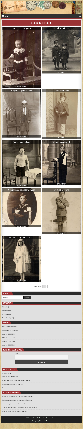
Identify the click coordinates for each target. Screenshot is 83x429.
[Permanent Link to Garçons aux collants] (21, 163)
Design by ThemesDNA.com (41, 421)
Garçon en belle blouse (21, 28)
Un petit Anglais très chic (21, 90)
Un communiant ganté (61, 142)
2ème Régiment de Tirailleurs (12, 384)
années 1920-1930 (8, 341)
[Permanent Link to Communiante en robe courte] (21, 259)
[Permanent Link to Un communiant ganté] (61, 162)
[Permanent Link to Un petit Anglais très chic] (21, 113)
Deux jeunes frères (61, 28)
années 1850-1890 (8, 334)
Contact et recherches (25, 396)
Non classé (6, 318)
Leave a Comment (21, 86)
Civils (4, 307)
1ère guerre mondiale (9, 326)
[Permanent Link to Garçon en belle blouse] (21, 57)
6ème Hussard (7, 373)
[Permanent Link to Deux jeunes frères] (61, 50)
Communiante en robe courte (21, 237)
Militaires (5, 314)
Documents (6, 310)
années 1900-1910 (8, 338)
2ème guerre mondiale (10, 330)
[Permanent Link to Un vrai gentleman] (61, 114)
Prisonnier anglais (8, 388)
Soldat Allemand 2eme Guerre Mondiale (16, 380)
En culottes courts (61, 190)
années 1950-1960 (8, 345)
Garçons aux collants (21, 142)
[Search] (80, 16)
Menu (6, 16)
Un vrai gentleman (61, 90)
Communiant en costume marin (21, 190)
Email (16, 354)
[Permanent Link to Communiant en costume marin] (21, 207)
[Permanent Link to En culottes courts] (61, 211)
